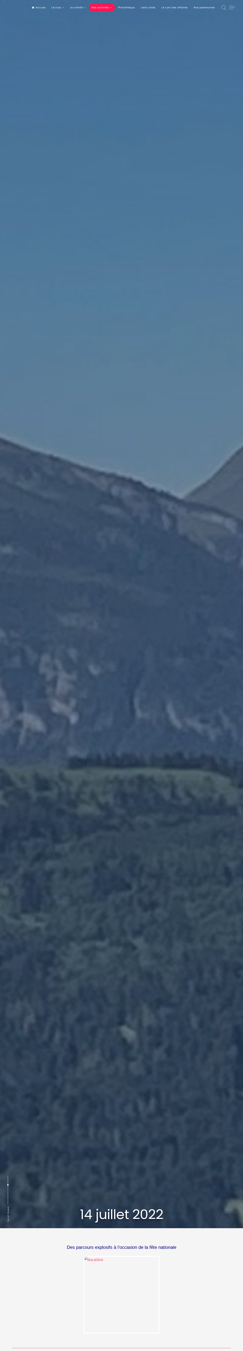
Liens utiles (148, 7)
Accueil (41, 7)
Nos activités (100, 7)
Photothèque (126, 7)
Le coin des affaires (175, 7)
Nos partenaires (204, 7)
